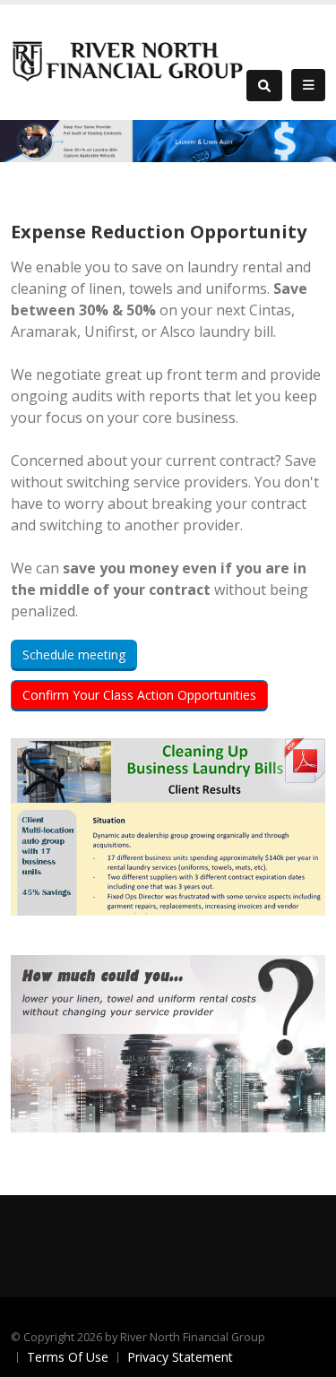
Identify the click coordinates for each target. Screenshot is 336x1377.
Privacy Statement (180, 1356)
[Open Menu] (308, 85)
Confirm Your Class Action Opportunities (139, 694)
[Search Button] (264, 85)
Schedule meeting (73, 654)
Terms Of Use (67, 1356)
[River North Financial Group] (128, 60)
